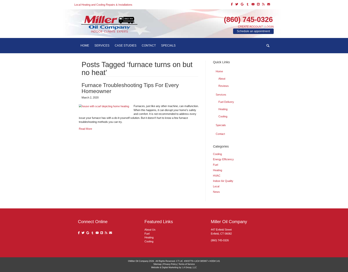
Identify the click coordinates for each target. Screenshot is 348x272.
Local (216, 186)
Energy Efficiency (223, 159)
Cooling (222, 116)
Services (101, 45)
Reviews (223, 85)
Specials (168, 45)
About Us (150, 229)
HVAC (216, 175)
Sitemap (157, 264)
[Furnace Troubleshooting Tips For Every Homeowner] (104, 106)
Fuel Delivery (226, 101)
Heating (222, 109)
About (221, 78)
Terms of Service (187, 264)
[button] (268, 46)
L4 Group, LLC (189, 267)
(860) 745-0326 (248, 19)
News (216, 191)
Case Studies (125, 45)
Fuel (215, 164)
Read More (85, 128)
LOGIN (269, 26)
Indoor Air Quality (223, 180)
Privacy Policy (170, 264)
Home (84, 45)
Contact (149, 45)
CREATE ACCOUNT (250, 26)
